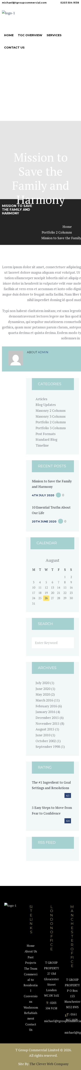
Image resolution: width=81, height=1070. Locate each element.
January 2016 (45, 711)
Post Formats (45, 434)
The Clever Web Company (49, 1064)
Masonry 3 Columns (50, 416)
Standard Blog (46, 439)
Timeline (42, 445)
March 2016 (44, 700)
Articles (41, 399)
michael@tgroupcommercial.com (24, 2)
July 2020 (42, 683)
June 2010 (43, 735)
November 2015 (47, 723)
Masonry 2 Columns (50, 410)
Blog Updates (46, 404)
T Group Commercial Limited (37, 1050)
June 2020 (43, 688)
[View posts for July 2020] (33, 560)
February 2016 (46, 706)
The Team (30, 968)
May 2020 (43, 694)
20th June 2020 (44, 521)
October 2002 (46, 741)
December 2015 (47, 717)
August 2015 (45, 729)
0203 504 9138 (69, 2)
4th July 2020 (43, 495)
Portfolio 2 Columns (57, 232)
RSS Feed (47, 843)
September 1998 (48, 746)
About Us (31, 951)
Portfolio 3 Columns (51, 428)
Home (67, 226)
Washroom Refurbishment (31, 1012)
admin (43, 352)
